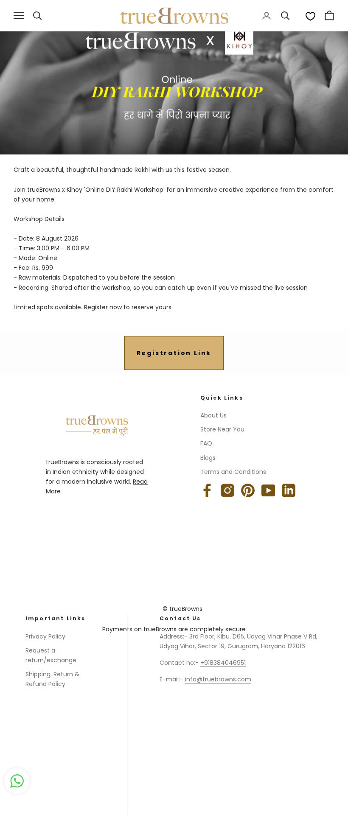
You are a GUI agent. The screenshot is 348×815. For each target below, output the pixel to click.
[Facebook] (207, 490)
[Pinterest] (248, 490)
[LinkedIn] (288, 490)
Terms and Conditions (233, 472)
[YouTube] (268, 490)
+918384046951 (223, 662)
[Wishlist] (310, 16)
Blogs (208, 458)
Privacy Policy (45, 636)
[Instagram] (227, 490)
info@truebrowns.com (218, 679)
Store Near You (222, 429)
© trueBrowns (182, 609)
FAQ (206, 443)
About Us (213, 415)
